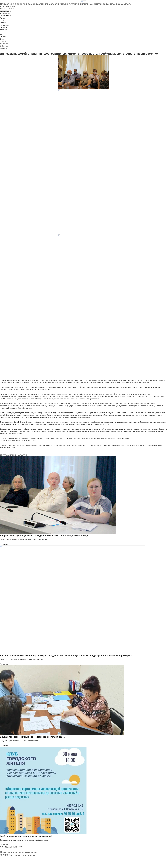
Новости (3, 23)
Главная (3, 18)
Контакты (3, 30)
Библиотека (4, 27)
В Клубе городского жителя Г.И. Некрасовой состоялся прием (32, 736)
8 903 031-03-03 (16, 860)
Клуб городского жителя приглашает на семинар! (26, 835)
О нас (2, 20)
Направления (5, 25)
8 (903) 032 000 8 (23, 857)
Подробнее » (4, 544)
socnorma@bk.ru (11, 862)
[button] (83, 34)
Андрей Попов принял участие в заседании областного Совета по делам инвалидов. (45, 535)
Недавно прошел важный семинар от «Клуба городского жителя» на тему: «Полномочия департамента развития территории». (66, 655)
